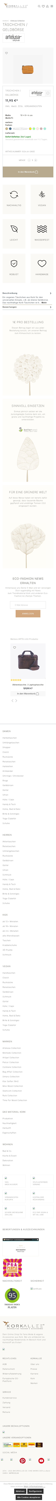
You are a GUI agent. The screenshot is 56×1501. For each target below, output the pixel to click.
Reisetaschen (9, 761)
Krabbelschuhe (10, 945)
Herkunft (7, 1128)
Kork (33, 1378)
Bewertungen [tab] (10, 307)
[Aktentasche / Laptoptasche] (28, 661)
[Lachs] (37, 128)
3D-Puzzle (8, 950)
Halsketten (8, 766)
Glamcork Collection (12, 1091)
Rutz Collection (10, 1095)
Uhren (5, 795)
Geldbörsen (8, 785)
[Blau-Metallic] (10, 128)
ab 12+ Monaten (10, 921)
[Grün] (34, 128)
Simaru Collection (11, 1076)
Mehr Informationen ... (34, 1486)
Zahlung (6, 1402)
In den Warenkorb (26, 172)
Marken (34, 1383)
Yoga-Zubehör (9, 818)
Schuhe (6, 823)
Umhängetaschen (11, 742)
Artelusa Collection (12, 1048)
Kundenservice (10, 1398)
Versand (6, 1407)
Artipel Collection (11, 1057)
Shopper (7, 747)
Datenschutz (9, 1369)
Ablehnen (20, 1491)
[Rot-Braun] (41, 128)
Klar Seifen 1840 (10, 1081)
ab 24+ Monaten (10, 931)
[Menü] (51, 6)
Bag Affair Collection (13, 1072)
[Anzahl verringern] (29, 160)
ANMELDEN (28, 614)
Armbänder (8, 771)
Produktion (8, 1118)
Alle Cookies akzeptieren (28, 1497)
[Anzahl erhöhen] (35, 160)
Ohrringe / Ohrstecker (13, 776)
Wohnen (6, 1165)
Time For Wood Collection (15, 1100)
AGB (5, 1364)
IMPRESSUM (14, 1473)
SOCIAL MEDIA (10, 1452)
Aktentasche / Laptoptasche (28, 684)
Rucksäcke (8, 757)
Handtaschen (9, 973)
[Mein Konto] (47, 6)
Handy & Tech (9, 804)
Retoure (6, 1412)
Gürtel (5, 790)
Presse (34, 1369)
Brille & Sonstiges (11, 814)
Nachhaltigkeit (10, 1123)
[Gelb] (30, 128)
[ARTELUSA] (28, 37)
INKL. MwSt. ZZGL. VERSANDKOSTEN (23, 106)
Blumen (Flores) (20, 129)
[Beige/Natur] (6, 128)
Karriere (34, 1374)
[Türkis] (44, 128)
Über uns (35, 1364)
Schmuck (7, 875)
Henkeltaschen (10, 738)
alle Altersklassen (11, 936)
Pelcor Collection (11, 1062)
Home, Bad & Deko (11, 809)
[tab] (27, 298)
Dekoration (8, 1160)
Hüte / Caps (8, 799)
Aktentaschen (9, 841)
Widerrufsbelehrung (12, 1374)
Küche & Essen (10, 1156)
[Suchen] (39, 6)
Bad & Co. (7, 1151)
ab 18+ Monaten (10, 926)
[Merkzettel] (43, 6)
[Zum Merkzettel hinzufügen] (6, 53)
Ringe (5, 780)
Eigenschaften (9, 1133)
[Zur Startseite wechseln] (12, 6)
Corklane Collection (12, 1067)
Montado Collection (12, 1053)
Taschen (7, 940)
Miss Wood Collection (13, 1086)
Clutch (6, 752)
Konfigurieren (35, 1491)
